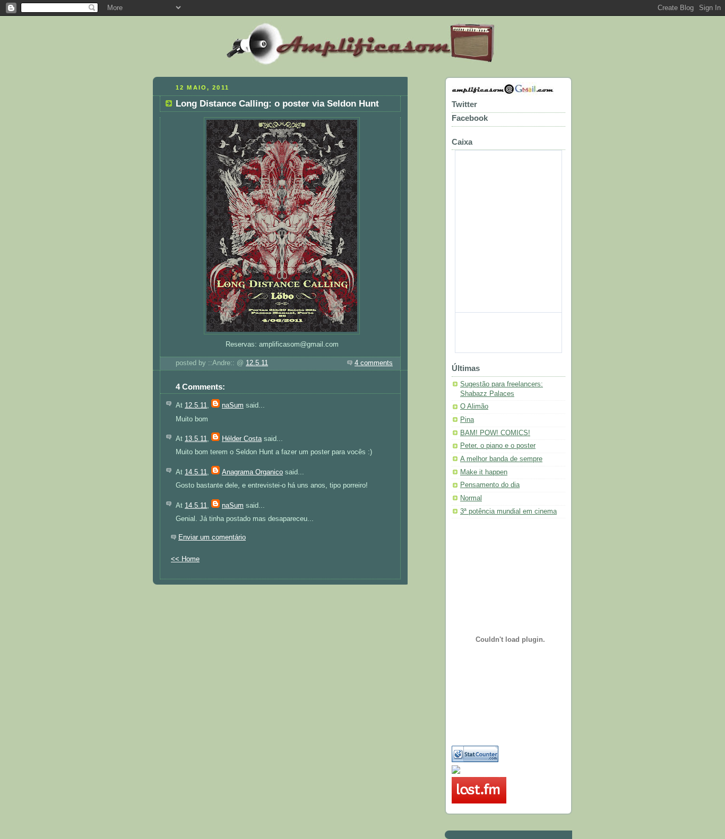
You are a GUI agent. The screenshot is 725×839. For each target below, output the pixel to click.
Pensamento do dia (490, 485)
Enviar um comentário (212, 537)
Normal (471, 498)
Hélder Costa (242, 439)
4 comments (374, 363)
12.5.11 (257, 363)
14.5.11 (196, 472)
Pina (467, 419)
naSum (233, 405)
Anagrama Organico (252, 472)
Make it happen (483, 472)
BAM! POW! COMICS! (495, 433)
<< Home (185, 559)
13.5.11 (196, 439)
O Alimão (474, 406)
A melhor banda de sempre (501, 459)
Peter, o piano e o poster (498, 445)
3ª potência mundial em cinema (508, 511)
